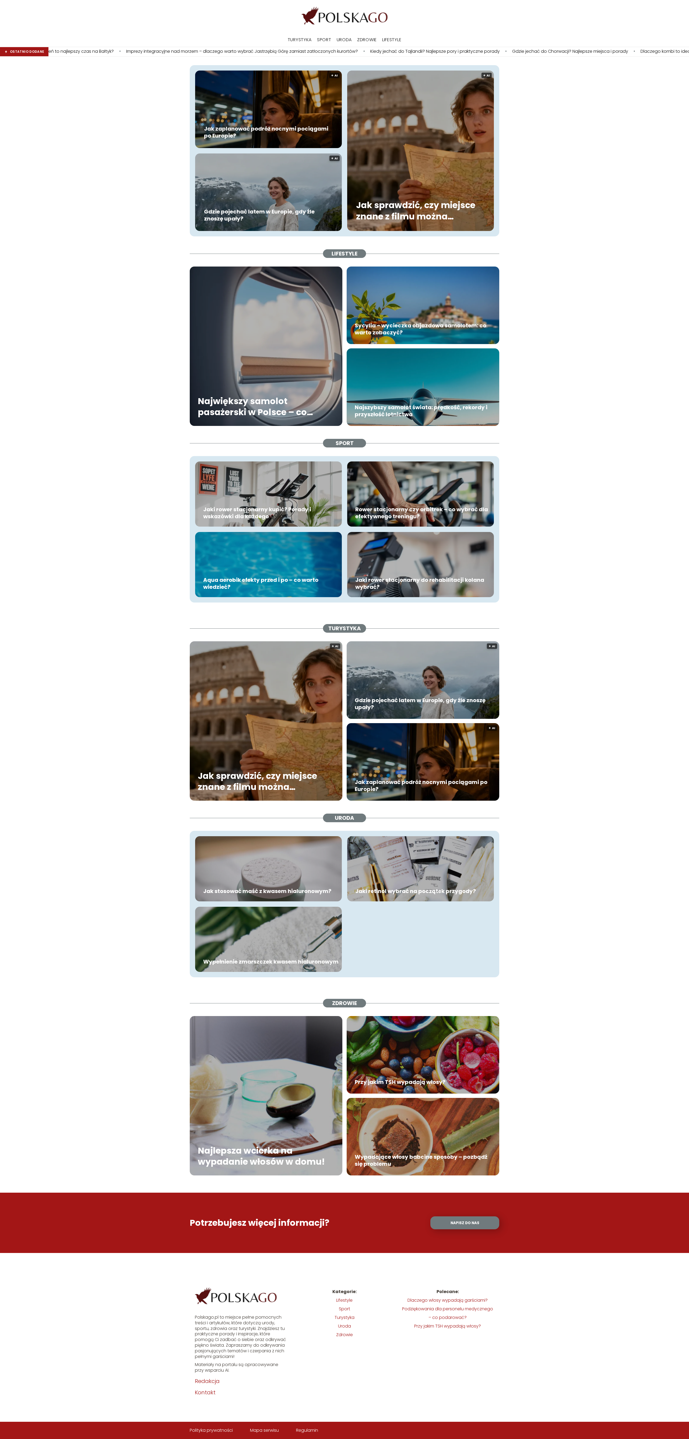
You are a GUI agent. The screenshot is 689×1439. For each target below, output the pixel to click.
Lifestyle (391, 40)
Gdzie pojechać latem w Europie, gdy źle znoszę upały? (259, 215)
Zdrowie (367, 40)
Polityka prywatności (211, 1430)
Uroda (344, 40)
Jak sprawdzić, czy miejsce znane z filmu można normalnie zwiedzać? (415, 211)
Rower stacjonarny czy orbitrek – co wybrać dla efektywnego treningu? (421, 513)
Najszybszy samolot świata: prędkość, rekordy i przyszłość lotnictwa (421, 411)
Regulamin (307, 1430)
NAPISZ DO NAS (465, 1223)
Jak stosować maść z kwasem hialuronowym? (267, 891)
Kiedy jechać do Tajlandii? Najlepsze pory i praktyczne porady (281, 51)
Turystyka (300, 40)
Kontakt (205, 1392)
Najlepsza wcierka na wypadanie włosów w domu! (261, 1156)
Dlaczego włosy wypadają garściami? (447, 1300)
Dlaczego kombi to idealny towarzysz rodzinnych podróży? (549, 51)
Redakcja (207, 1381)
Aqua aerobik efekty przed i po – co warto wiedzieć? (260, 583)
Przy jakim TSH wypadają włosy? (400, 1082)
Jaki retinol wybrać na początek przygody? (415, 891)
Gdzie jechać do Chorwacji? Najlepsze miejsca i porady (416, 51)
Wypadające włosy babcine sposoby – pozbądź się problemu (421, 1160)
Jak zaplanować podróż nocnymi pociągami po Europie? (266, 132)
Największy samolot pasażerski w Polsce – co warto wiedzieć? (252, 406)
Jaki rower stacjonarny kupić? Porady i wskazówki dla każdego (257, 513)
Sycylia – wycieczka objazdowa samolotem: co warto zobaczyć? (420, 329)
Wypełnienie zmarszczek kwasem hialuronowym (271, 961)
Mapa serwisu (264, 1430)
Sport (324, 40)
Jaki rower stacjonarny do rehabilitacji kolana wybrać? (419, 583)
